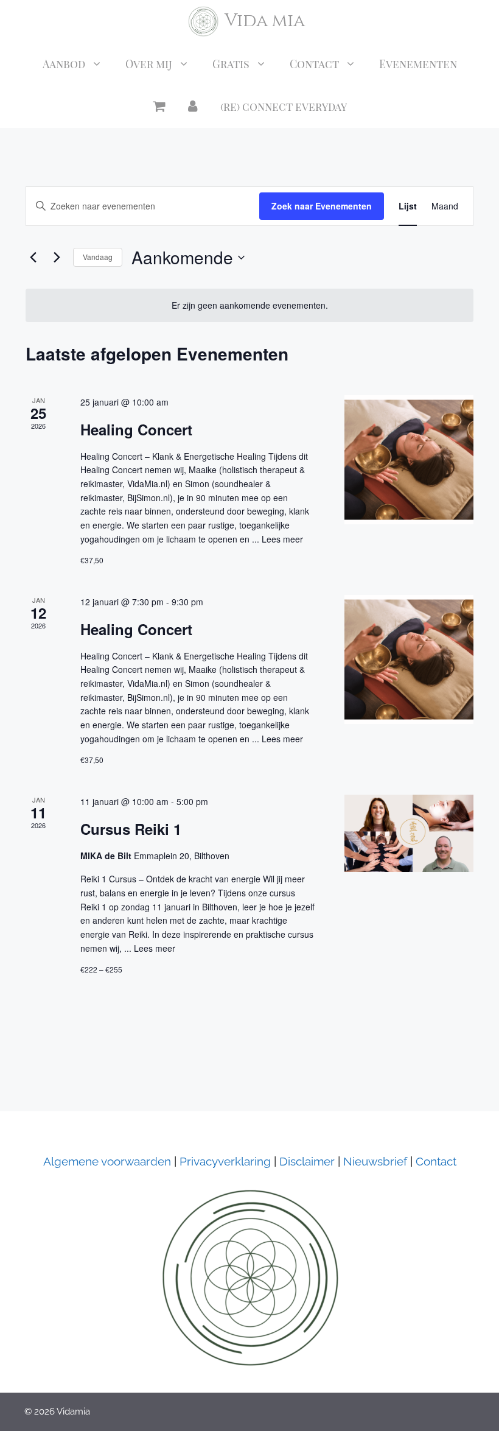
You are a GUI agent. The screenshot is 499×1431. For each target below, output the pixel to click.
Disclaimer (305, 1161)
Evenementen (418, 64)
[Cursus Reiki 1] (408, 833)
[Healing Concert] (408, 459)
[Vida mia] (203, 21)
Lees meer (282, 539)
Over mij (148, 64)
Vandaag (98, 256)
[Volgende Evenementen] (56, 257)
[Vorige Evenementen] (33, 257)
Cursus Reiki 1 (130, 828)
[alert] (249, 305)
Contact (314, 64)
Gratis (231, 64)
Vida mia (265, 21)
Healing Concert (136, 429)
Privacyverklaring (225, 1161)
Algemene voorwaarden (107, 1161)
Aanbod (64, 64)
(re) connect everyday (283, 106)
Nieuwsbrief (375, 1161)
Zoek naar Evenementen (321, 206)
